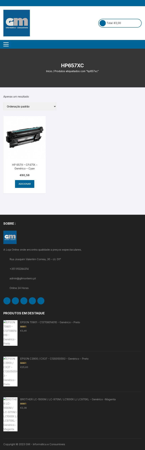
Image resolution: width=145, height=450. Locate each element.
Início (49, 71)
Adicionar (25, 184)
